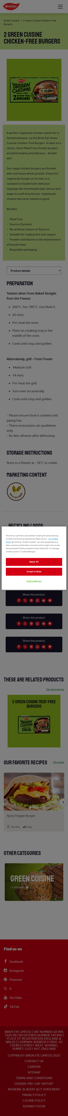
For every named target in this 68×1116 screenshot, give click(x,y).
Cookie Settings (34, 581)
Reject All (34, 562)
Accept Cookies (34, 571)
